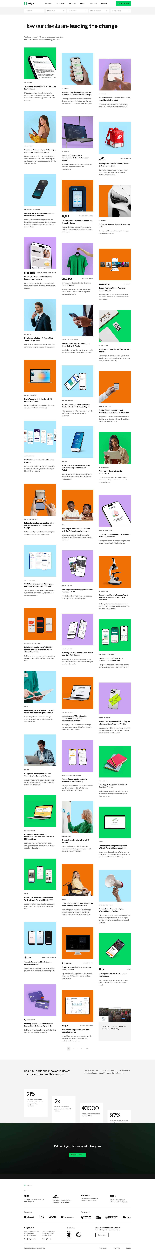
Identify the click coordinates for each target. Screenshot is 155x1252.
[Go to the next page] (87, 1049)
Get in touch (122, 3)
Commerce (60, 3)
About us (93, 3)
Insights (104, 3)
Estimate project (76, 1155)
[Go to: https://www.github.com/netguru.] (47, 1239)
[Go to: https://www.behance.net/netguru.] (43, 1239)
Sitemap (128, 1248)
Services (48, 3)
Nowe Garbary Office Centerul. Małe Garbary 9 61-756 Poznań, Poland (31, 1233)
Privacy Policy (102, 1248)
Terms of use (116, 1248)
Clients (82, 3)
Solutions (72, 3)
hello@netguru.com (30, 1239)
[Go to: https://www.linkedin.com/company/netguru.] (50, 1239)
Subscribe (101, 1235)
